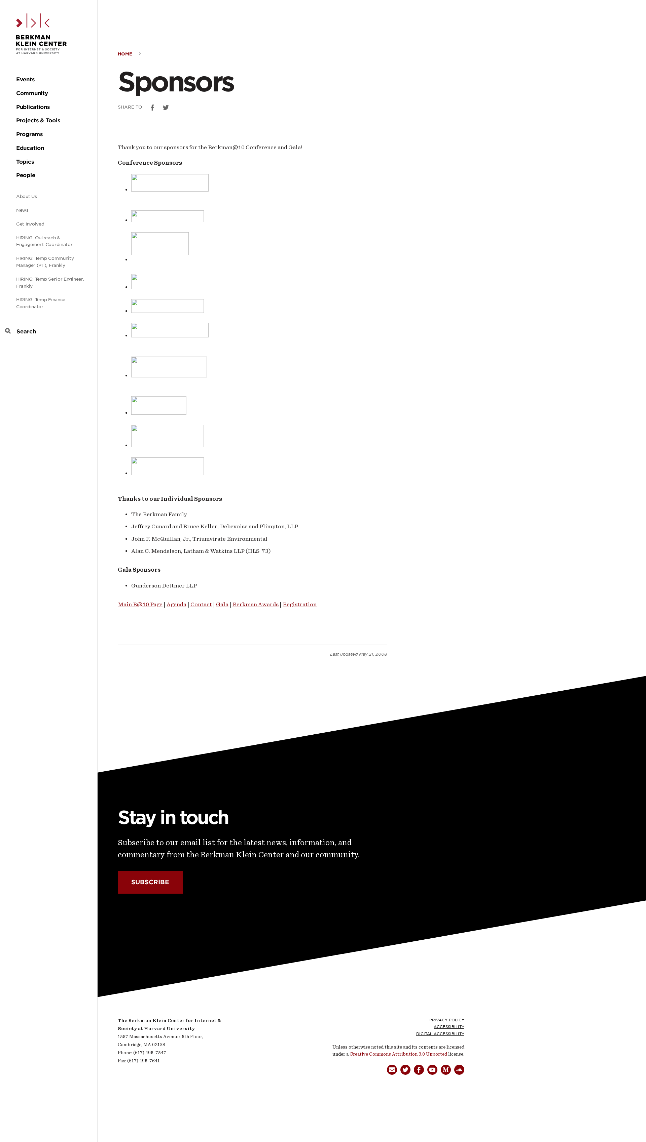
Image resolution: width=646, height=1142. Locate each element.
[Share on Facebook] (152, 108)
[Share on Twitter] (166, 108)
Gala (222, 604)
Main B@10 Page (140, 604)
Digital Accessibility (440, 1033)
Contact (201, 604)
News (22, 210)
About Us (26, 196)
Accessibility (449, 1026)
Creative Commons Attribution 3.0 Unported (398, 1054)
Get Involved (30, 224)
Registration (300, 604)
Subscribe (150, 882)
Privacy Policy (446, 1020)
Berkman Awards (255, 604)
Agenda (176, 604)
